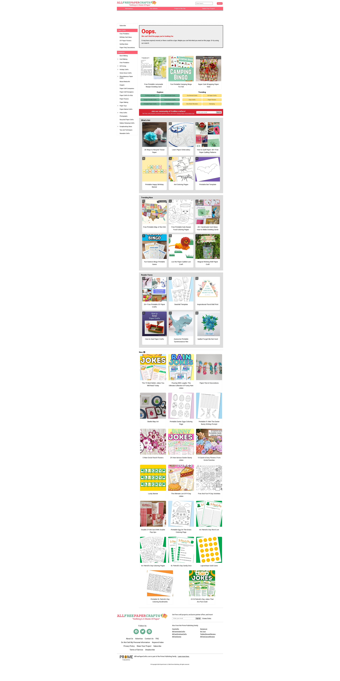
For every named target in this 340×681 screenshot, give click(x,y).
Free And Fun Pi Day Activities (209, 494)
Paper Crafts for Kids (126, 95)
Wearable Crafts (125, 133)
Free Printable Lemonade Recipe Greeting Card (153, 85)
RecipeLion (203, 629)
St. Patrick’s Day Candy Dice (181, 566)
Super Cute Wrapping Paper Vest (208, 85)
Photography (124, 116)
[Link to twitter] (142, 631)
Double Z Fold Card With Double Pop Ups (153, 531)
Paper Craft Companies (127, 88)
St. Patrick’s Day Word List (209, 530)
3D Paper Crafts (212, 95)
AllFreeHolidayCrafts (178, 631)
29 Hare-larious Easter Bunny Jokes (181, 459)
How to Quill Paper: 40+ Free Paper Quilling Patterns (207, 151)
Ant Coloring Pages (181, 184)
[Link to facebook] (136, 631)
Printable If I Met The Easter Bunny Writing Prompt (209, 423)
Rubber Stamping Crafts (127, 123)
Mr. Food (203, 631)
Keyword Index (158, 642)
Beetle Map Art (153, 422)
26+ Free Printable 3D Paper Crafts (154, 305)
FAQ (157, 639)
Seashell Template (181, 304)
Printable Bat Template (207, 184)
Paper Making (124, 102)
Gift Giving (123, 66)
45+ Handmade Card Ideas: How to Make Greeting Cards (207, 228)
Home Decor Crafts (126, 73)
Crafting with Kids (150, 95)
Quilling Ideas (124, 44)
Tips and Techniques (126, 130)
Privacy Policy (181, 113)
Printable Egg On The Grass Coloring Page (181, 531)
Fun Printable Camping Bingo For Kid (181, 85)
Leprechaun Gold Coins (209, 566)
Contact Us (149, 639)
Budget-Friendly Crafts (150, 100)
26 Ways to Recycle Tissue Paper (154, 151)
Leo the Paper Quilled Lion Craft (181, 263)
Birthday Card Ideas (126, 37)
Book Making (124, 56)
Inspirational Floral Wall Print (207, 304)
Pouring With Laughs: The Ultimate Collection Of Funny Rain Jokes (181, 385)
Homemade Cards (170, 95)
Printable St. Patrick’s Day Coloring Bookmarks (160, 600)
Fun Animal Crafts (192, 95)
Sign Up (219, 112)
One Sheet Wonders (192, 104)
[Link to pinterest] (149, 631)
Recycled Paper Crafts (127, 119)
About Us (129, 639)
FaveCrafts (175, 629)
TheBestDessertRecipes (208, 634)
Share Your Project (144, 646)
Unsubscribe (150, 650)
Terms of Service (136, 650)
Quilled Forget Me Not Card (208, 339)
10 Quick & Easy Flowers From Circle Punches (209, 459)
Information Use (189, 113)
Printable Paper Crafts (150, 104)
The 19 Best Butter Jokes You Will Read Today (153, 384)
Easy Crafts (192, 100)
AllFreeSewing (176, 637)
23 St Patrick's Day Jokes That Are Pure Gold (202, 600)
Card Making (123, 59)
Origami (122, 85)
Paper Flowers (124, 99)
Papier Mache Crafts (126, 109)
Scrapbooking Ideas (126, 126)
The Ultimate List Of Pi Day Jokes (181, 495)
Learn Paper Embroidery (181, 150)
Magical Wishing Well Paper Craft (207, 263)
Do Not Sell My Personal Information (135, 642)
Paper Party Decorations (127, 47)
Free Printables (124, 34)
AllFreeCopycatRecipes (207, 637)
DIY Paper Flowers (125, 40)
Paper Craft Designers (127, 92)
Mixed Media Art (125, 81)
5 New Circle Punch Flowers (153, 458)
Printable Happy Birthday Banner (154, 185)
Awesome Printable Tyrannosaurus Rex (181, 340)
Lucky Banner (153, 494)
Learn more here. (183, 656)
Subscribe (123, 25)
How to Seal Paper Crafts (154, 339)
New (141, 352)
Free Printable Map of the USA (154, 227)
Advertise (139, 639)
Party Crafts (123, 113)
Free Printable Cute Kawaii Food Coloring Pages (181, 228)
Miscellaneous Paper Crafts (126, 77)
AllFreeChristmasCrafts (179, 634)
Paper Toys (123, 106)
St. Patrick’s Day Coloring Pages (153, 566)
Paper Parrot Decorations (209, 383)
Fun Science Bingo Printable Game (154, 263)
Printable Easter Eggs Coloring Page (181, 423)
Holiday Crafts (124, 69)
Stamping (212, 104)
